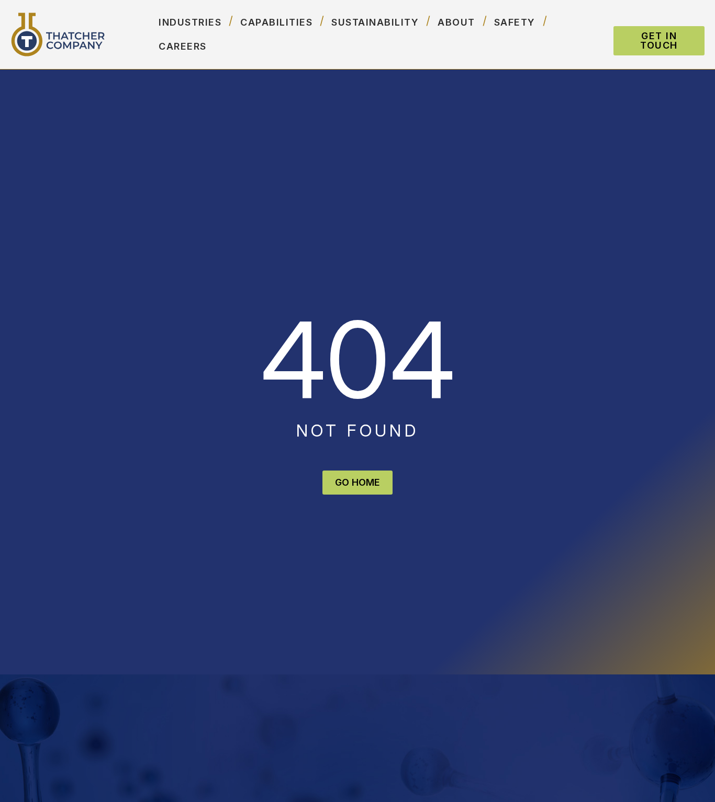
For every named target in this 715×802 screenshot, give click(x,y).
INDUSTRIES (190, 22)
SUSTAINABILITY (375, 22)
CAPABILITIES (276, 22)
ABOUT (456, 22)
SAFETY (514, 22)
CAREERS (183, 46)
